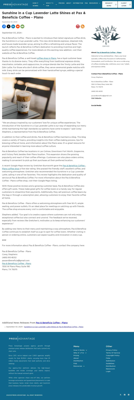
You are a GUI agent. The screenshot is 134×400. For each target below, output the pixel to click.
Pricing (61, 3)
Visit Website (96, 98)
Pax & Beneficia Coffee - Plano (16, 264)
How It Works (35, 4)
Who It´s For (49, 4)
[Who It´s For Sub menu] (56, 4)
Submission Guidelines (110, 362)
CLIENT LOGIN (124, 4)
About (68, 3)
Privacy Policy (111, 350)
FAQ (86, 3)
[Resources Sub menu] (99, 3)
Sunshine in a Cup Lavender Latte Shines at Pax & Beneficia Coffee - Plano (53, 327)
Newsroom (110, 369)
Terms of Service (113, 353)
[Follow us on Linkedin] (128, 395)
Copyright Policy (112, 355)
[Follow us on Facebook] (124, 395)
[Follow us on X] (120, 395)
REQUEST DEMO (109, 4)
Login (108, 371)
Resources (93, 3)
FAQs (108, 358)
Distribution (78, 3)
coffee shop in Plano (46, 58)
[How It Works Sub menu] (43, 4)
